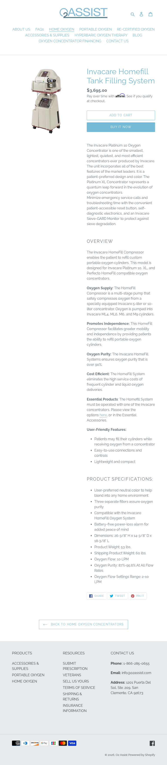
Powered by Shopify (141, 754)
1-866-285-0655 (136, 663)
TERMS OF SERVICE (79, 688)
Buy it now (120, 127)
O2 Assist (121, 754)
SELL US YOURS (76, 681)
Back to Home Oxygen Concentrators (87, 624)
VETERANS (72, 675)
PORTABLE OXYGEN (28, 675)
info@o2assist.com (136, 673)
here (103, 415)
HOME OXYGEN (24, 681)
